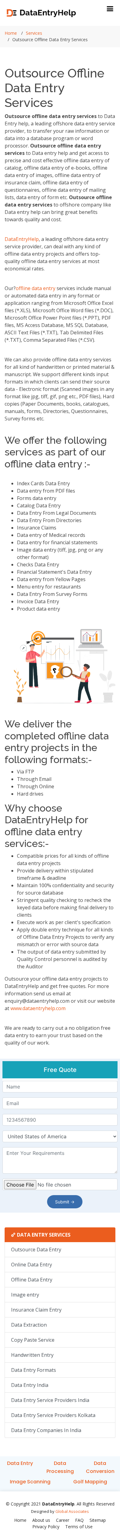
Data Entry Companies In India (46, 1430)
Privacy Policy (45, 1526)
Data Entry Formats (33, 1370)
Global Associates (72, 1511)
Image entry (25, 1294)
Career (62, 1520)
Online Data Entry (31, 1264)
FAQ (79, 1520)
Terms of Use (79, 1526)
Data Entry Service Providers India (50, 1400)
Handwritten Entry (32, 1355)
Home (11, 33)
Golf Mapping (90, 1481)
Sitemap (98, 1520)
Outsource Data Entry (36, 1249)
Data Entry (20, 1463)
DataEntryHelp (22, 239)
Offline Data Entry (31, 1279)
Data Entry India (29, 1385)
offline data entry (35, 288)
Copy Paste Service (32, 1339)
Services (34, 33)
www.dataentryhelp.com (38, 1008)
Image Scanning (30, 1481)
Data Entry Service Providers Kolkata (53, 1415)
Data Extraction (29, 1324)
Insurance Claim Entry (36, 1309)
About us (41, 1520)
